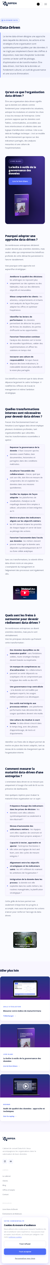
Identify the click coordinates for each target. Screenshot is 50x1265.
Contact (6, 1194)
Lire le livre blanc (20, 181)
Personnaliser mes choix (25, 1258)
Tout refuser (25, 1244)
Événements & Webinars (12, 1214)
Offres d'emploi (9, 1190)
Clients (5, 1181)
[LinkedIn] (5, 1161)
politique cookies (15, 1237)
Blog (4, 1185)
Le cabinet (7, 1176)
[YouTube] (10, 1161)
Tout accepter (25, 1251)
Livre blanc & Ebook (10, 1209)
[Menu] (45, 4)
